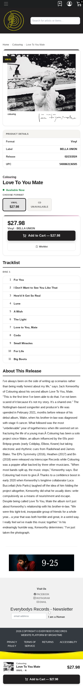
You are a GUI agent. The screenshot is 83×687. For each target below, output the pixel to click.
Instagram (43, 598)
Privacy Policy (12, 644)
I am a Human (56, 616)
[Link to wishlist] (60, 4)
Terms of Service (30, 644)
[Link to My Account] (69, 4)
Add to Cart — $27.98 (44, 235)
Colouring (17, 44)
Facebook (42, 594)
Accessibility (68, 642)
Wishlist (43, 246)
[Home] (14, 20)
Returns (47, 642)
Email (43, 602)
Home (6, 44)
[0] (79, 5)
